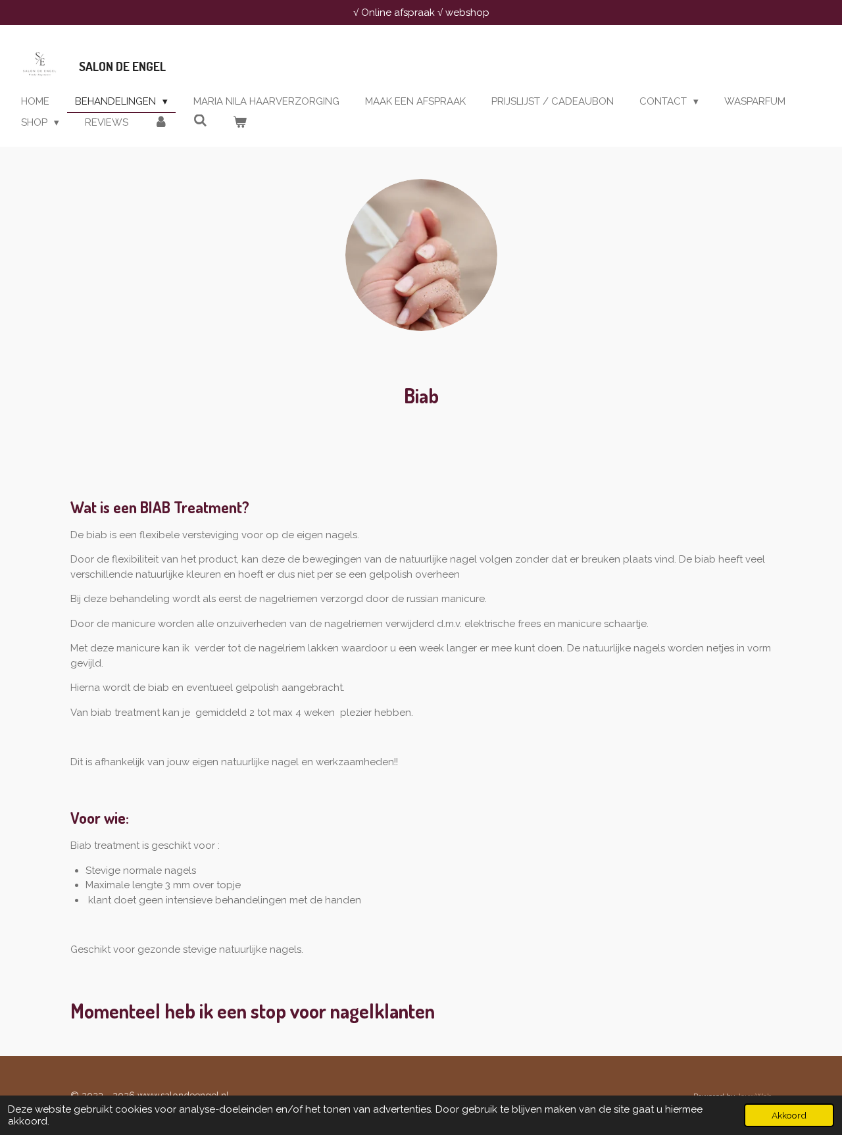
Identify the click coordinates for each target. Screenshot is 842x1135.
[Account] (161, 123)
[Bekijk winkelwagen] (240, 123)
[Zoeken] (200, 121)
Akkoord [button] (789, 1115)
